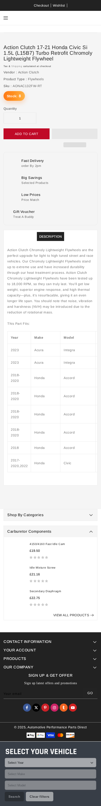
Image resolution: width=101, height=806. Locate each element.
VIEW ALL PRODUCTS (71, 615)
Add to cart (27, 134)
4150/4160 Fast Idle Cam (47, 544)
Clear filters (40, 796)
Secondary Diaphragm (45, 591)
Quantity (10, 108)
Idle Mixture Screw (43, 567)
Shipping (16, 66)
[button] (39, 557)
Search (14, 796)
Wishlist (59, 5)
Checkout (41, 5)
